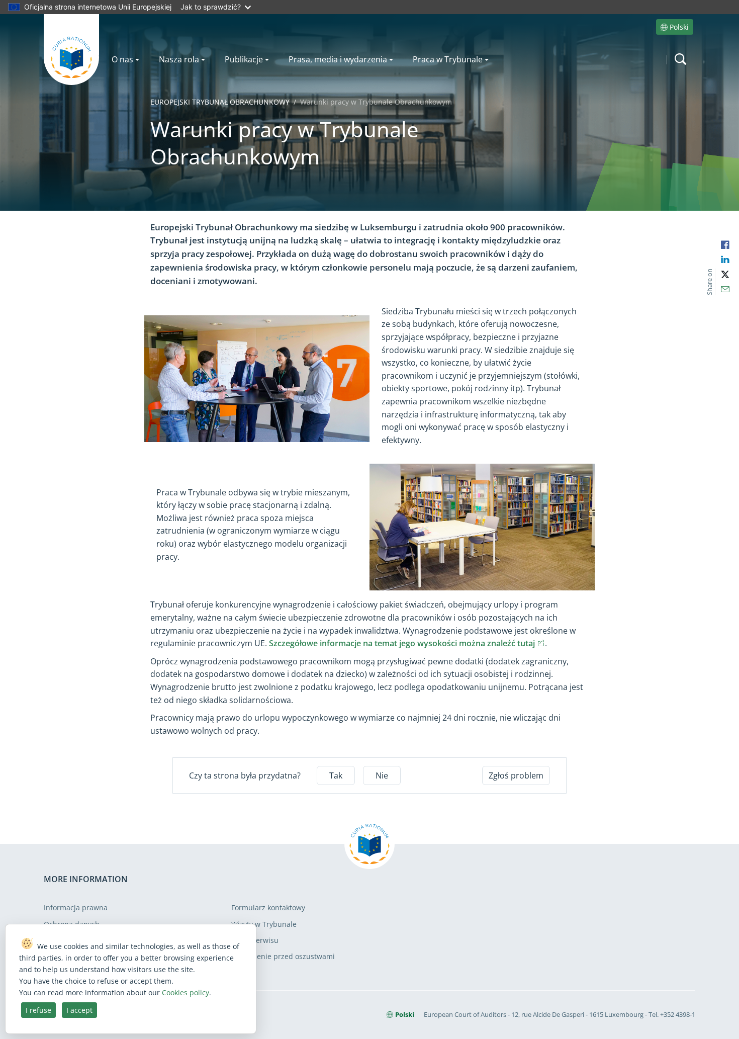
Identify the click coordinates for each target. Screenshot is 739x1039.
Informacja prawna (76, 907)
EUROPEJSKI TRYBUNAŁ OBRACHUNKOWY (220, 102)
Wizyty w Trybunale (264, 924)
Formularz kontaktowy (268, 907)
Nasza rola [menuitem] (179, 59)
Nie (382, 775)
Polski (679, 27)
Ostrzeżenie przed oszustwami (283, 956)
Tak (335, 775)
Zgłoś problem (516, 775)
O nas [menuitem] (122, 59)
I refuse (38, 1010)
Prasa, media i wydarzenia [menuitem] (338, 59)
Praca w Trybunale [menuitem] (448, 59)
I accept (79, 1010)
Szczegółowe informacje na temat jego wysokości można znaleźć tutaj (407, 643)
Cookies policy (185, 992)
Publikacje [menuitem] (244, 59)
